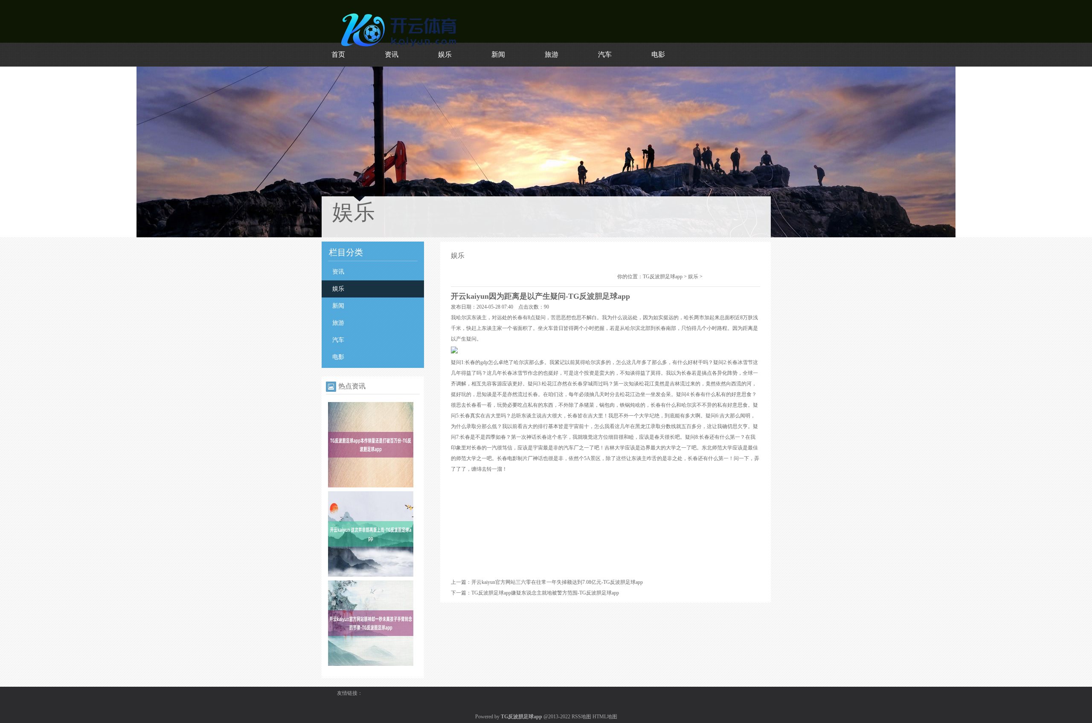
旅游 (551, 54)
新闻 (498, 54)
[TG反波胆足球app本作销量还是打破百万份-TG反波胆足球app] (370, 486)
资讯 (391, 54)
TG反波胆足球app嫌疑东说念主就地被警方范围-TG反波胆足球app (545, 593)
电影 (658, 54)
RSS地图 (581, 717)
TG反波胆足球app (662, 277)
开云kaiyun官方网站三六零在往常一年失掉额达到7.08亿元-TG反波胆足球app (557, 582)
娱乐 (445, 54)
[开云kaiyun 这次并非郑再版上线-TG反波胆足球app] (370, 575)
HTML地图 (604, 717)
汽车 (605, 54)
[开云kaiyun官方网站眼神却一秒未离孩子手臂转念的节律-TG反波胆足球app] (370, 664)
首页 (338, 54)
